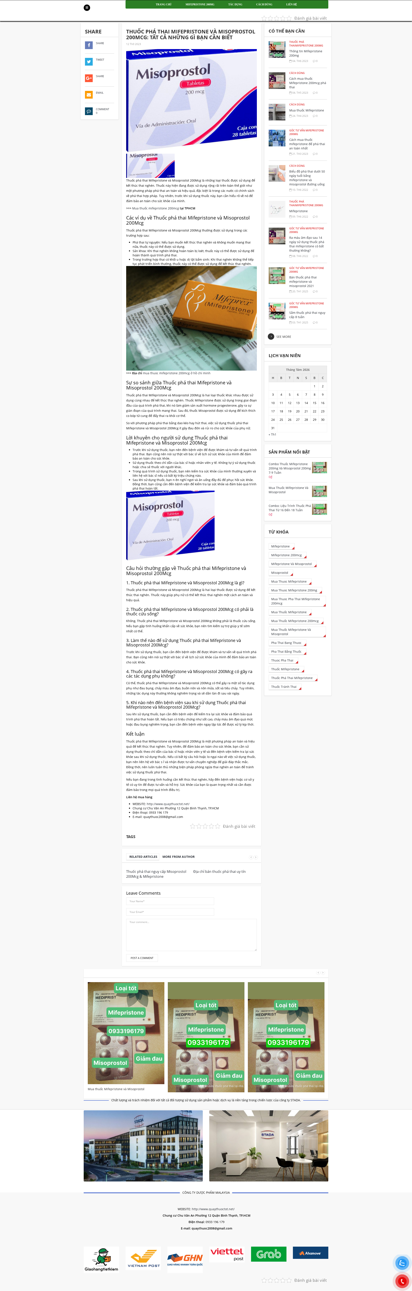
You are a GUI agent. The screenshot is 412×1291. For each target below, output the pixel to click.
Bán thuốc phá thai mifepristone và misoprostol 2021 (303, 281)
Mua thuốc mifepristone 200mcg (155, 208)
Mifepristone (298, 211)
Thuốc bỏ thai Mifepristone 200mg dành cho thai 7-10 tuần (285, 1124)
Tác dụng (235, 4)
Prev (251, 857)
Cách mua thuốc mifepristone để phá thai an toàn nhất (307, 144)
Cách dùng (264, 4)
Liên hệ (291, 4)
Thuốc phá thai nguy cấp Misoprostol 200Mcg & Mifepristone (156, 874)
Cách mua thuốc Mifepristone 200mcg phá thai (307, 83)
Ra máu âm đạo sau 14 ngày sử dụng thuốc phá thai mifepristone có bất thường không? (306, 244)
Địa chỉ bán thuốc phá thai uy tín (219, 871)
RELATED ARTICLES (143, 857)
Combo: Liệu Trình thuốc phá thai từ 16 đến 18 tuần (125, 1123)
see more (283, 337)
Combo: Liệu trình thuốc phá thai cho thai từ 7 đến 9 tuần (205, 1124)
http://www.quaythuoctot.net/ (168, 804)
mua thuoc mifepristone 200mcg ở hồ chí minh (177, 373)
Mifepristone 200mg (200, 4)
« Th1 (272, 434)
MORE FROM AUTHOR (178, 857)
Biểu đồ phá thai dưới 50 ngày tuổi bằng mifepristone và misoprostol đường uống (307, 177)
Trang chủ (164, 4)
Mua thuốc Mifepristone (306, 110)
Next (256, 857)
